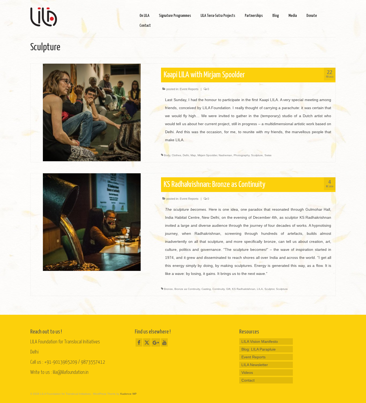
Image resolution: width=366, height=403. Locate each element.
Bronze (168, 288)
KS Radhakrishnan (243, 288)
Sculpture (257, 155)
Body (167, 155)
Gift (228, 288)
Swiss (267, 155)
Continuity (218, 288)
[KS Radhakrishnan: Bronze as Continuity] (92, 222)
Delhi (186, 155)
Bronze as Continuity (187, 288)
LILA (260, 288)
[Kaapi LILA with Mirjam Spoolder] (92, 112)
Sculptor (269, 288)
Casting (206, 288)
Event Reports (189, 89)
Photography (241, 155)
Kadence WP (128, 393)
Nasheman (225, 155)
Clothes (176, 155)
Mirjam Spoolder (207, 155)
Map (193, 155)
